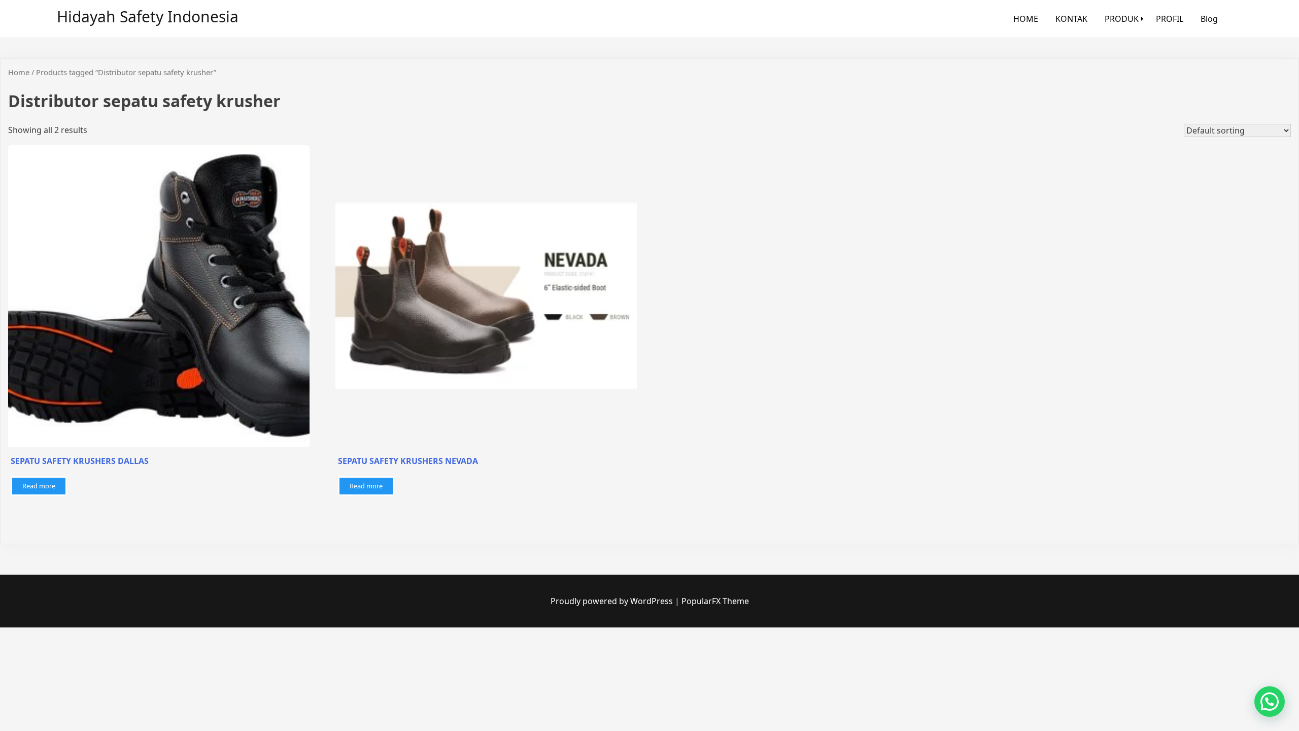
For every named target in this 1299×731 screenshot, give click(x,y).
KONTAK (1071, 18)
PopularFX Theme (715, 601)
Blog (1209, 18)
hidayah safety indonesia (147, 16)
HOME (1025, 18)
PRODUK (1122, 18)
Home (18, 72)
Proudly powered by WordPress (613, 601)
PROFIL (1169, 18)
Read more (38, 485)
